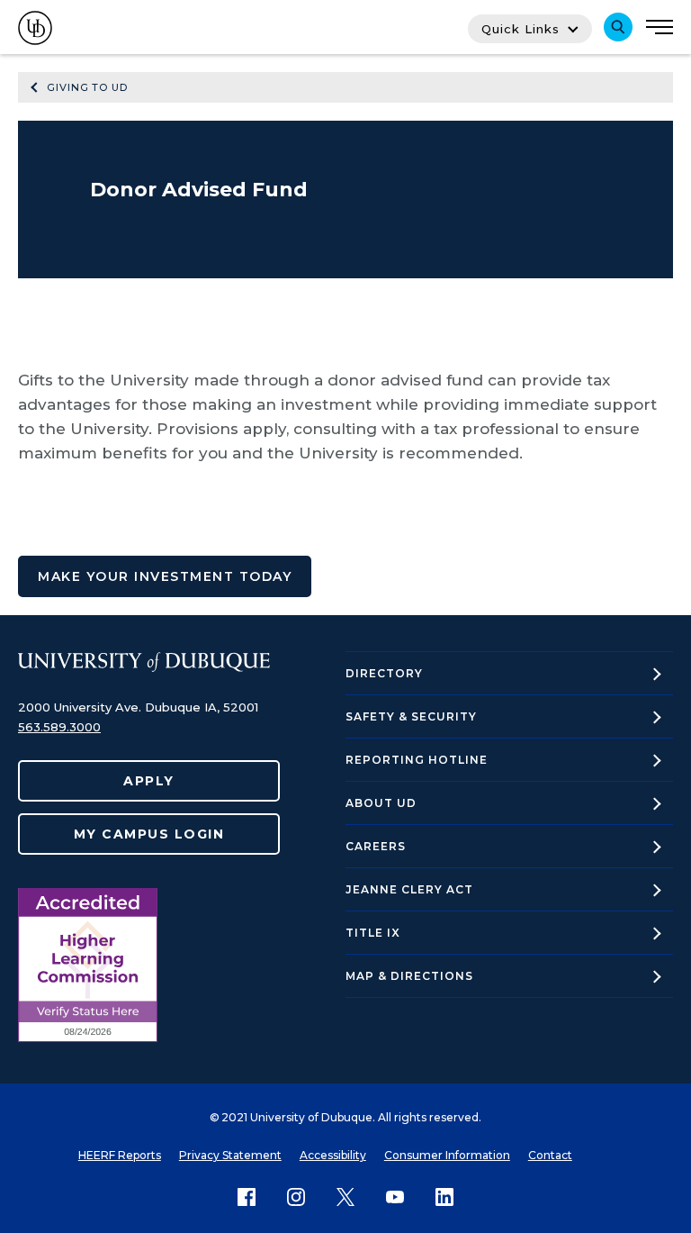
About (381, 803)
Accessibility (333, 1155)
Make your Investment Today (165, 576)
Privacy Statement (230, 1155)
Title (373, 932)
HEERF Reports (119, 1155)
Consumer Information (447, 1155)
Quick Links (520, 29)
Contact (550, 1155)
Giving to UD (87, 87)
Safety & (411, 716)
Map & (409, 976)
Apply (149, 781)
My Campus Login (149, 834)
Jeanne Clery (409, 889)
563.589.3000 (59, 727)
